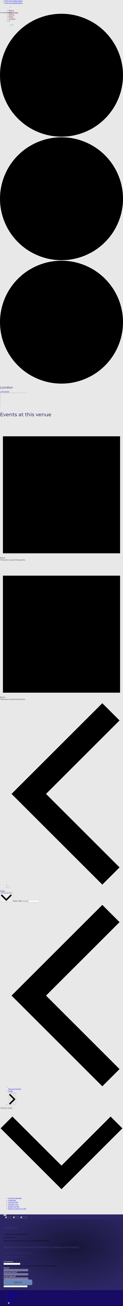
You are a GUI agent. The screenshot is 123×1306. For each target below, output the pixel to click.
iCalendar (12, 1200)
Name (6, 1268)
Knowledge (13, 13)
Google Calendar (15, 1198)
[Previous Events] (65, 885)
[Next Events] (9, 887)
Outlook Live (13, 1205)
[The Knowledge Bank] (13, 2)
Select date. (18, 901)
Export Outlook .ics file (17, 1209)
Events (11, 1297)
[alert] (61, 491)
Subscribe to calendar (6, 1108)
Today (2, 891)
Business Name (10, 1272)
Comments (8, 1262)
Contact (11, 1301)
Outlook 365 (13, 1202)
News (10, 1299)
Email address (10, 1276)
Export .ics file (13, 1207)
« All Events (4, 392)
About (11, 11)
